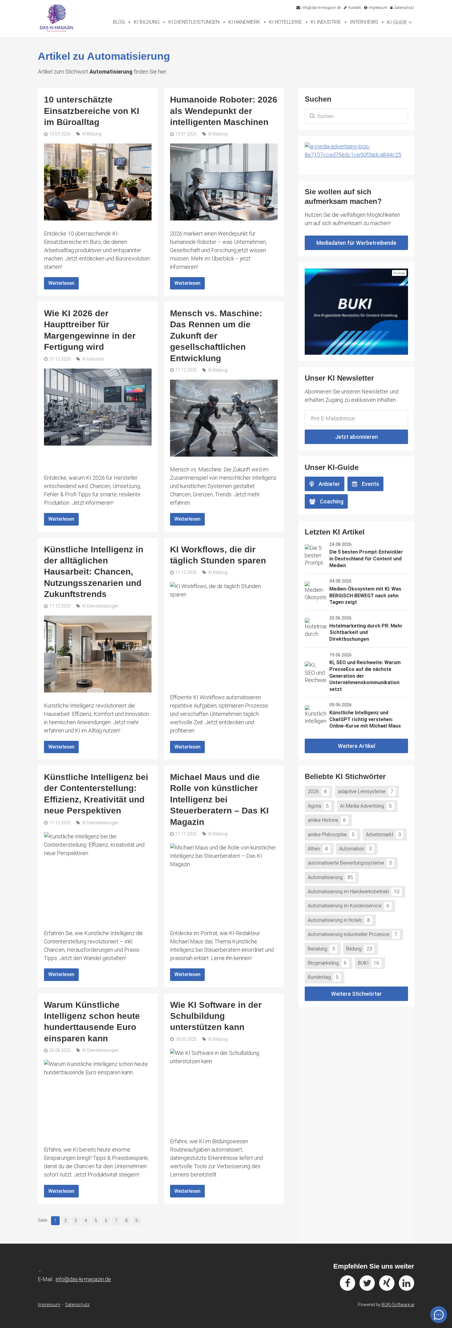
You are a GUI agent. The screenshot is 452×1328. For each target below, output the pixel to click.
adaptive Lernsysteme (365, 791)
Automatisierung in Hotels (339, 920)
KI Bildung (147, 22)
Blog (119, 22)
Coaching (331, 501)
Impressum (49, 1304)
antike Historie (327, 820)
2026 (317, 791)
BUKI (368, 963)
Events (370, 484)
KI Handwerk (244, 22)
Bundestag (323, 977)
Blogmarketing (327, 963)
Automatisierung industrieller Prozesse (352, 934)
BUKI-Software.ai (398, 1304)
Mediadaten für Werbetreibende (356, 243)
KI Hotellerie (285, 22)
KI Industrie (326, 22)
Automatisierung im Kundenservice (348, 906)
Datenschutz (77, 1304)
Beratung (321, 949)
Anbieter (329, 484)
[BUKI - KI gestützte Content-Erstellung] (356, 311)
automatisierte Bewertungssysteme (350, 863)
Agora (318, 806)
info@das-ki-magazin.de (83, 1279)
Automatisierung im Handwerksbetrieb (353, 891)
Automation (355, 849)
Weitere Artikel (356, 746)
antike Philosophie (331, 835)
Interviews (364, 22)
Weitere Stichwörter (356, 994)
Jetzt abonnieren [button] (356, 437)
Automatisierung (330, 877)
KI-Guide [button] (397, 22)
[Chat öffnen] (438, 1314)
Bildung (359, 949)
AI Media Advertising (366, 806)
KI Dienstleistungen (194, 22)
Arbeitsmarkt (383, 835)
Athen (318, 849)
